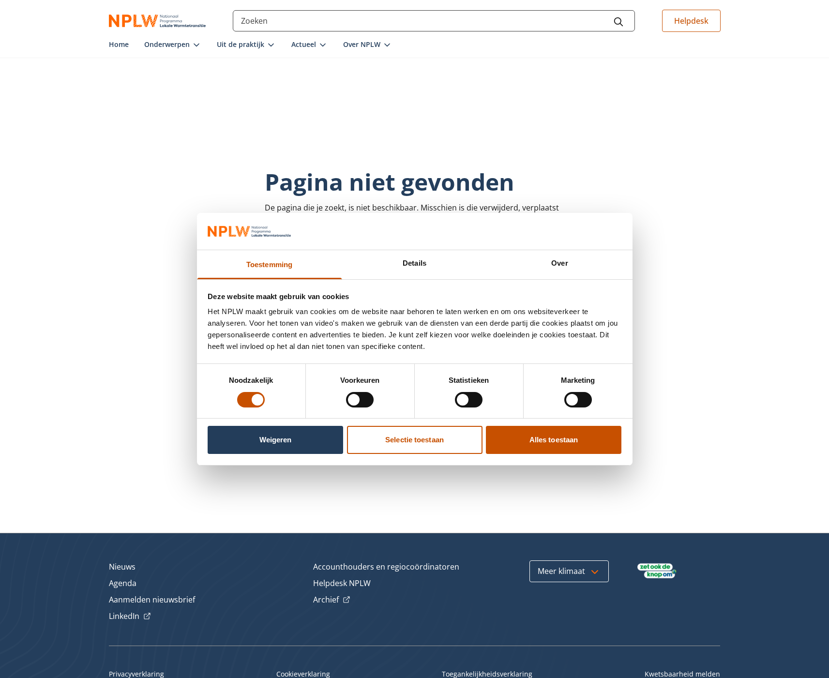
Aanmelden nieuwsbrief (152, 599)
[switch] (360, 399)
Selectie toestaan (414, 440)
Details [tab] (414, 263)
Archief (331, 600)
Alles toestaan (553, 440)
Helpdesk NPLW (342, 583)
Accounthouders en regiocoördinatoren (386, 566)
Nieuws (122, 566)
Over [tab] (559, 263)
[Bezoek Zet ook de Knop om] (656, 571)
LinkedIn (130, 616)
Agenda (122, 583)
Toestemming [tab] (269, 264)
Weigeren (275, 440)
